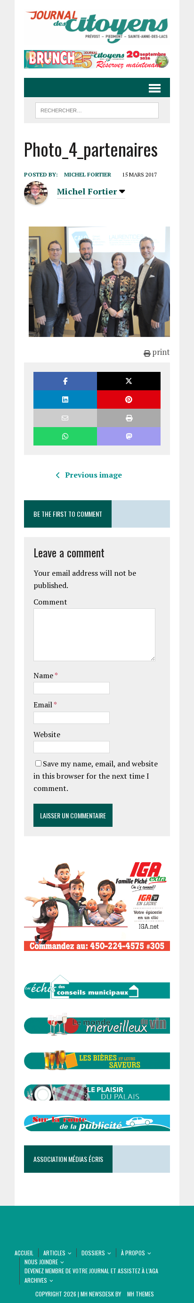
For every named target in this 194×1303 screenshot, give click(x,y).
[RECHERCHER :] (96, 109)
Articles (54, 1253)
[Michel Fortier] (36, 198)
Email (43, 704)
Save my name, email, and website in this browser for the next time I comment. (95, 775)
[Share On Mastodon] (129, 436)
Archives (35, 1280)
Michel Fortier (87, 174)
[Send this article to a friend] (65, 418)
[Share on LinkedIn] (65, 399)
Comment (50, 602)
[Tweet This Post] (129, 381)
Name (44, 675)
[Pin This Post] (129, 399)
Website (46, 734)
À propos (133, 1253)
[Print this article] (129, 418)
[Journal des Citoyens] (97, 27)
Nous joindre (41, 1262)
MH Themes (140, 1294)
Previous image (93, 475)
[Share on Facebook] (65, 381)
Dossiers (93, 1253)
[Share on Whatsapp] (65, 436)
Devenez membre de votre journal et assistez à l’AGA (91, 1271)
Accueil (24, 1253)
